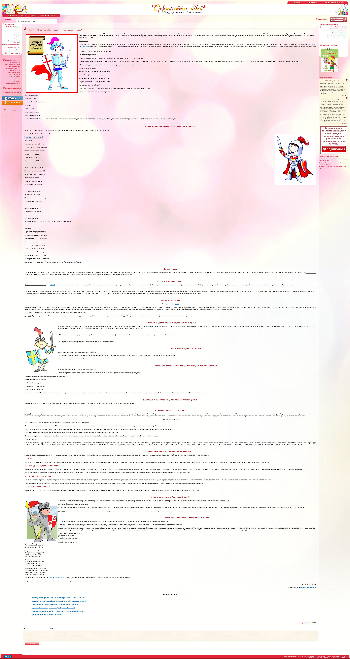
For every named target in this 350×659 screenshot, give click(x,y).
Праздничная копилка (12, 53)
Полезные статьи (342, 38)
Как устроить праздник (9, 25)
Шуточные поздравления (339, 32)
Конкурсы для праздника (13, 83)
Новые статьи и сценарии (17, 16)
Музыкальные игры (15, 66)
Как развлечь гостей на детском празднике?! (47, 614)
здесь (176, 304)
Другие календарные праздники (14, 41)
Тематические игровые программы (14, 80)
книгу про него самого (56, 577)
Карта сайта (313, 3)
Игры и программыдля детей (15, 77)
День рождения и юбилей (13, 30)
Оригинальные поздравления (338, 28)
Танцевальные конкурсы (13, 68)
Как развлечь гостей (11, 60)
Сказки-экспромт (15, 70)
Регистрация (321, 19)
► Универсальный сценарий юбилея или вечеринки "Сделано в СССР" (332, 167)
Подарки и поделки (341, 26)
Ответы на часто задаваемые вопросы (43, 16)
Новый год (17, 28)
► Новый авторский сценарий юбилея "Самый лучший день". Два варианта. (333, 159)
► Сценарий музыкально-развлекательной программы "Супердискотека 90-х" (333, 163)
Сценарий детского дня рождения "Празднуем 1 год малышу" (53, 608)
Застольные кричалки (14, 62)
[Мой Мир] (315, 622)
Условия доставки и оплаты (334, 3)
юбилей (52, 285)
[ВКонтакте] (309, 622)
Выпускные (17, 38)
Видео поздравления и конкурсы (337, 36)
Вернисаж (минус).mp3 (34, 137)
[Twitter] (311, 622)
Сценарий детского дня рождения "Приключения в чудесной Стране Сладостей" (60, 601)
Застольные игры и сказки (13, 64)
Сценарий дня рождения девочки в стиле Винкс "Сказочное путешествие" (58, 611)
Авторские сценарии (13, 51)
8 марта (18, 36)
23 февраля (17, 34)
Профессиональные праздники (11, 44)
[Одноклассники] (313, 622)
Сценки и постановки (14, 74)
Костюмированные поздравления (337, 34)
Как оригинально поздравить (329, 24)
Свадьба (18, 32)
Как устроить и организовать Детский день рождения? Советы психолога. (58, 598)
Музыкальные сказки (14, 72)
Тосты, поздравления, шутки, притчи (336, 30)
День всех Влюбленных (14, 26)
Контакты (297, 3)
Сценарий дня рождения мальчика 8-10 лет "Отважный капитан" (55, 604)
